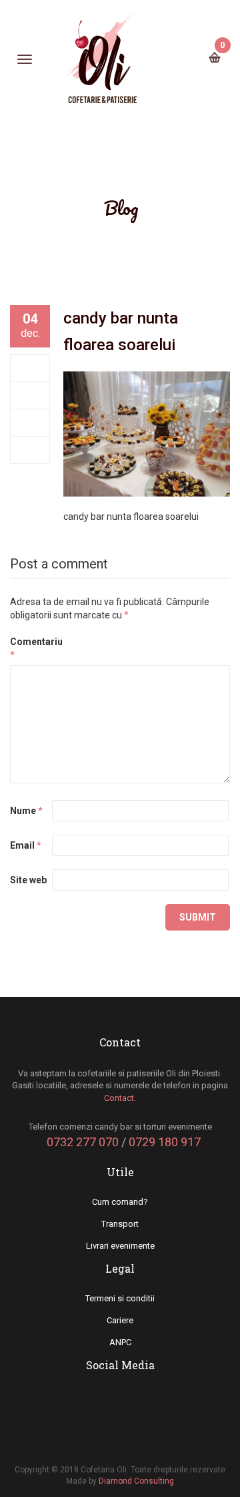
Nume (26, 810)
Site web (28, 880)
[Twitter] (30, 395)
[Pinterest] (30, 450)
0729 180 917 (165, 1142)
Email (25, 845)
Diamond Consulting (136, 1481)
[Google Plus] (30, 422)
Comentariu (30, 648)
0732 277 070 (83, 1142)
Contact (119, 1098)
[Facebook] (30, 368)
